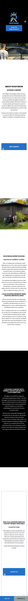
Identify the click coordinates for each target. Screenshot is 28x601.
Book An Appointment (14, 28)
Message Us (21, 598)
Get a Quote (14, 146)
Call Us (7, 598)
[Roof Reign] (14, 17)
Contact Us (14, 572)
